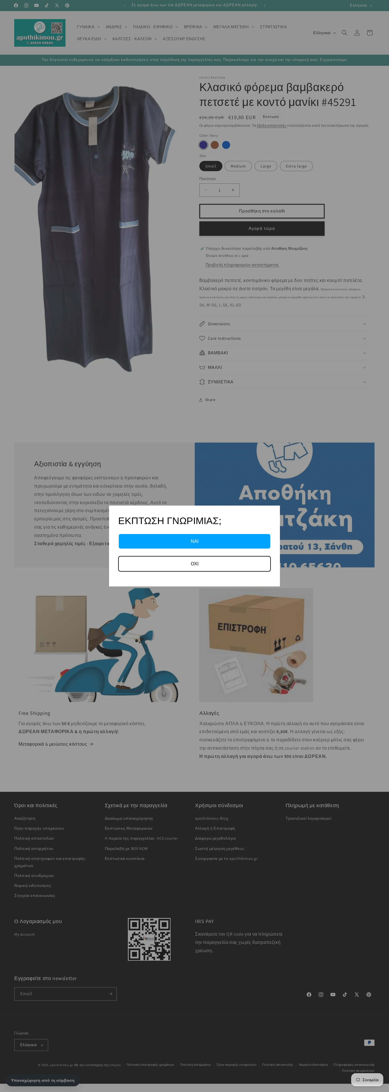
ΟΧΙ (194, 563)
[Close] (273, 512)
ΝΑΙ (194, 541)
